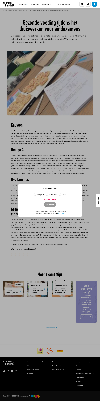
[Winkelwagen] (88, 4)
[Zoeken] (81, 4)
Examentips (35, 4)
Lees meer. (61, 213)
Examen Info (46, 4)
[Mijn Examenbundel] (94, 4)
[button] (98, 200)
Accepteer (50, 204)
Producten (22, 4)
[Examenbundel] (8, 4)
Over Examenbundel (63, 4)
